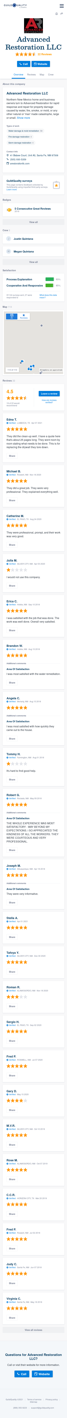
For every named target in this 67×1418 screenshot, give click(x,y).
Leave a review (49, 393)
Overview (18, 74)
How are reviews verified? (49, 401)
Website (42, 64)
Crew (51, 74)
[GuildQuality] (15, 5)
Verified (12, 422)
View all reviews (33, 1330)
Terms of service (34, 1399)
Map (42, 74)
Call (25, 64)
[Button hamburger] (62, 6)
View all (33, 262)
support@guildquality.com (42, 1407)
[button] (40, 373)
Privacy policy (52, 1399)
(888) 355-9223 (20, 1407)
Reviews (31, 74)
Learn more (12, 189)
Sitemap (33, 1401)
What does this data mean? (48, 296)
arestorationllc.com (20, 163)
